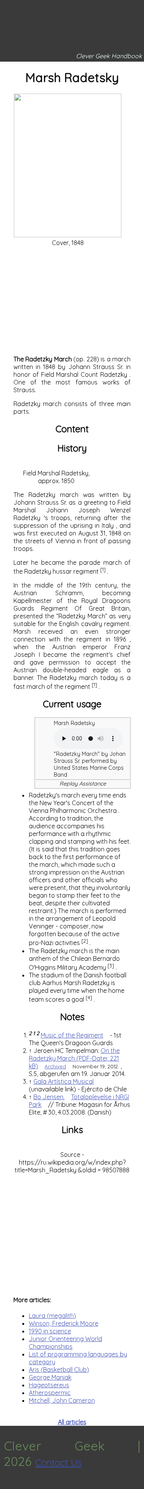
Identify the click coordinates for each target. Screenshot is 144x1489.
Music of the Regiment (72, 1035)
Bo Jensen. (49, 1097)
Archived (55, 1066)
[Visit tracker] (7, 1485)
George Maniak (50, 1377)
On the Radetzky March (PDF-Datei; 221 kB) (74, 1058)
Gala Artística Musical (63, 1081)
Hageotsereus (49, 1385)
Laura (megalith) (52, 1315)
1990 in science (50, 1331)
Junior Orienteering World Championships (65, 1342)
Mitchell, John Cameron (62, 1400)
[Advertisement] (72, 301)
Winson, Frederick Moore (63, 1323)
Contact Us (58, 1462)
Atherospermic (50, 1393)
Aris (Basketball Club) (59, 1369)
